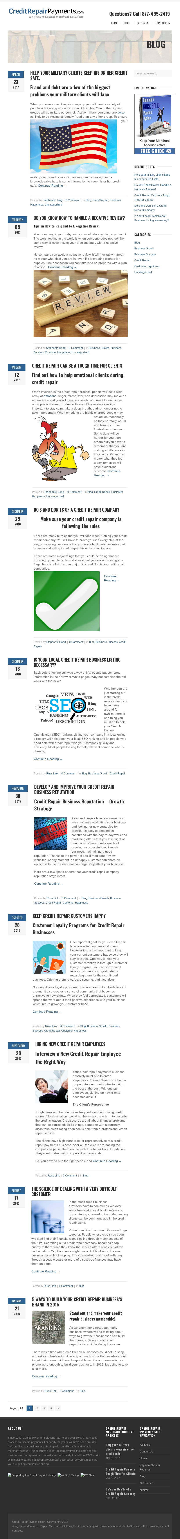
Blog (127, 23)
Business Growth (99, 348)
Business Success (107, 642)
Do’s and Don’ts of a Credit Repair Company (76, 509)
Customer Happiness (57, 352)
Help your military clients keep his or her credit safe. (79, 75)
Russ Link (52, 773)
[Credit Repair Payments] (27, 13)
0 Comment (72, 200)
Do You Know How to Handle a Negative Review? (79, 218)
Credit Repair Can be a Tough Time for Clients (77, 365)
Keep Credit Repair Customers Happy (69, 916)
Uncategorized (53, 204)
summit (144, 1490)
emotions (50, 396)
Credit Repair (100, 200)
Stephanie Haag (52, 200)
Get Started (146, 1483)
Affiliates (143, 23)
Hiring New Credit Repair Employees (70, 1044)
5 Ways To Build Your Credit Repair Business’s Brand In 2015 (77, 1302)
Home (114, 23)
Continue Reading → (52, 185)
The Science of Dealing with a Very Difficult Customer (74, 1191)
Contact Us (163, 23)
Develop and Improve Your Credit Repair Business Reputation (74, 789)
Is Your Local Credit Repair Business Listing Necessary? (77, 662)
